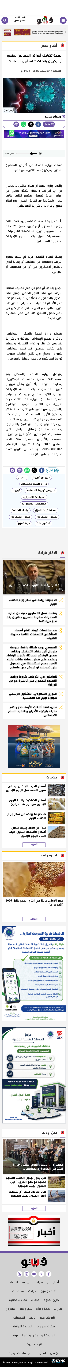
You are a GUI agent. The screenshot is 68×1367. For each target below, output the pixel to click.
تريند (32, 1317)
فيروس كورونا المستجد (41, 490)
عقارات (58, 1308)
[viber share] (12, 470)
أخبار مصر (53, 1282)
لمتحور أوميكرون (47, 517)
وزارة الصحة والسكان (34, 484)
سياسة (38, 1282)
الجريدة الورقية (22, 1326)
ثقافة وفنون (48, 1291)
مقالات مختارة (18, 1300)
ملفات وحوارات (45, 1326)
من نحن (54, 1353)
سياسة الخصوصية (20, 1353)
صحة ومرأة (43, 1308)
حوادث (32, 1291)
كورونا (16, 490)
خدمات (35, 1300)
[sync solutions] (58, 1362)
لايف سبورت (34, 1344)
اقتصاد (13, 1282)
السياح (22, 477)
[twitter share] (31, 124)
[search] (4, 20)
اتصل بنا (41, 1353)
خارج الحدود (51, 1300)
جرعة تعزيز (24, 523)
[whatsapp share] (23, 124)
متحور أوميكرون (20, 517)
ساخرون (11, 1308)
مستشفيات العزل (45, 510)
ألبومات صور (47, 1317)
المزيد (34, 844)
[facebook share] (38, 124)
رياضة (25, 1282)
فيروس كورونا (41, 477)
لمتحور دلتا (43, 523)
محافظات (18, 1291)
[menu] (63, 20)
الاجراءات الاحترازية (34, 497)
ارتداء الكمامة (20, 510)
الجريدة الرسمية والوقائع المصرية (34, 1335)
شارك (47, 124)
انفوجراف (19, 1317)
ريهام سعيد (53, 116)
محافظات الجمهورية (34, 503)
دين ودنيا (26, 1308)
